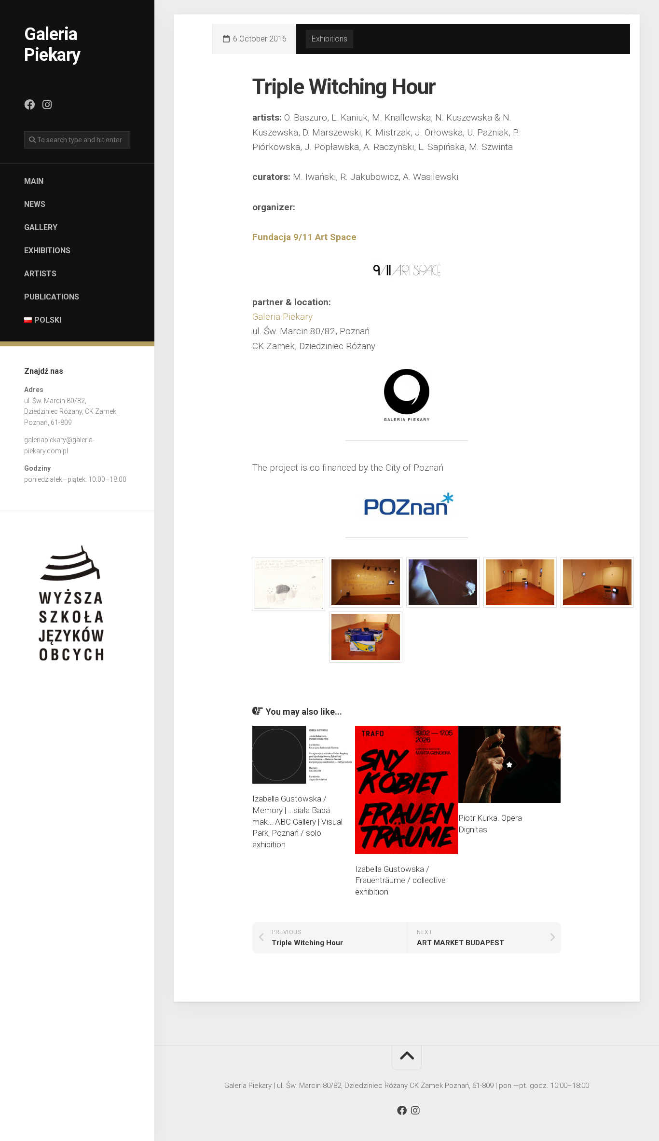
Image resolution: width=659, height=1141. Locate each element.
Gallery (40, 227)
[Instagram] (46, 104)
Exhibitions (47, 250)
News (34, 204)
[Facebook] (29, 104)
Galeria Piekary (52, 44)
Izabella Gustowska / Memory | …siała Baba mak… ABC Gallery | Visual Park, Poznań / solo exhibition (297, 821)
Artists (40, 273)
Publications (51, 296)
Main (33, 181)
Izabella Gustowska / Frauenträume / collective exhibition (400, 880)
